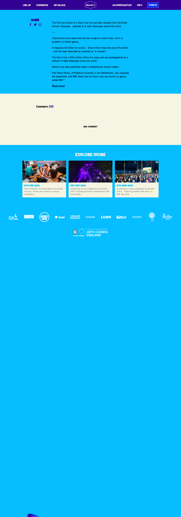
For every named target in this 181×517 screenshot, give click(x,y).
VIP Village (60, 5)
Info (139, 5)
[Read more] (58, 85)
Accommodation (122, 5)
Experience (42, 5)
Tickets (153, 5)
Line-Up (27, 5)
